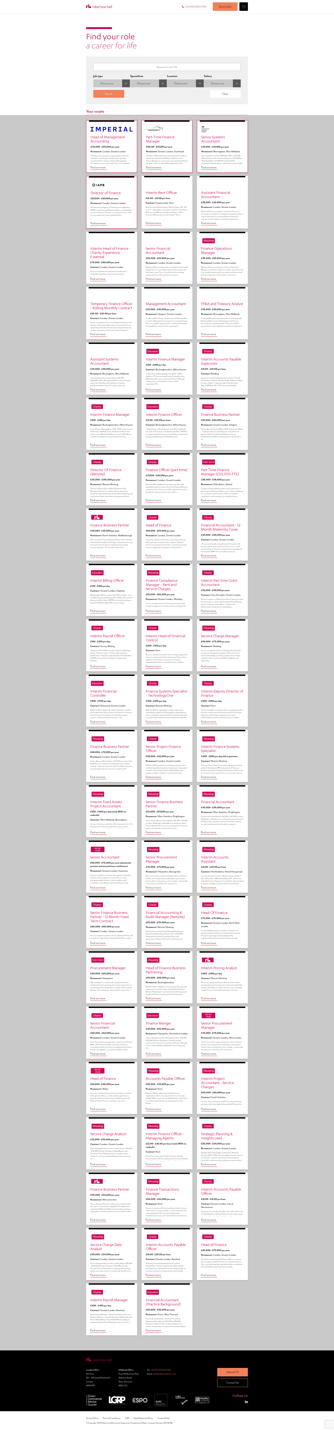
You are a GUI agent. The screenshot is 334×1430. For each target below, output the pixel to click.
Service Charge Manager (220, 636)
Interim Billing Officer (107, 581)
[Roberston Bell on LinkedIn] (246, 1402)
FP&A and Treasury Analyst (222, 304)
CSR (127, 1418)
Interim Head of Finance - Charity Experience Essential (110, 253)
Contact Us (232, 1382)
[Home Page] (99, 6)
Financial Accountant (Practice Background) (163, 1302)
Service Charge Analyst (108, 1134)
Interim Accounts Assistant (214, 860)
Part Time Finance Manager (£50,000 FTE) (220, 472)
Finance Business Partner (220, 415)
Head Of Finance (214, 913)
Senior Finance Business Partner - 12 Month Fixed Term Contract (109, 917)
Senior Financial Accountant (158, 251)
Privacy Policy (92, 1418)
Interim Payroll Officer (107, 636)
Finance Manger (158, 1024)
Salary (208, 76)
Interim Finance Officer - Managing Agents (165, 1136)
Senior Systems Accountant (213, 139)
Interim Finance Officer (164, 415)
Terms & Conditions (111, 1418)
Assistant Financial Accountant (215, 195)
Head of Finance (158, 526)
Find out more (98, 167)
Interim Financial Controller (103, 694)
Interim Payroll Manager (109, 1300)
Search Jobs (225, 6)
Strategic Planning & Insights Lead (217, 1136)
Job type (98, 76)
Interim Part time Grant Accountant (219, 583)
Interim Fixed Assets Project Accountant (106, 804)
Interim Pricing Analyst (219, 968)
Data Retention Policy (143, 1418)
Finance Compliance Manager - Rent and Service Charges (161, 585)
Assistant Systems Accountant (104, 362)
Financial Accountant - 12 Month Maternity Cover (220, 528)
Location (172, 76)
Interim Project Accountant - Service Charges (217, 1083)
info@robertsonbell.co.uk (164, 1373)
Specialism (136, 76)
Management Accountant (166, 304)
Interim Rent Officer (161, 193)
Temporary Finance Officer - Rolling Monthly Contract (111, 306)
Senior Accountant (105, 858)
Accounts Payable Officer (165, 1079)
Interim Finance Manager (165, 360)
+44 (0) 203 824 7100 (160, 1369)
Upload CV (232, 1372)
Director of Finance (106, 193)
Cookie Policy (163, 1418)
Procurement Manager (108, 968)
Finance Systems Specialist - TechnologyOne (166, 694)
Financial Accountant (217, 802)
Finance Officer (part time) (166, 470)
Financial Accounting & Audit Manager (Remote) (165, 915)
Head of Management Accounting (108, 139)
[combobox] (111, 83)
